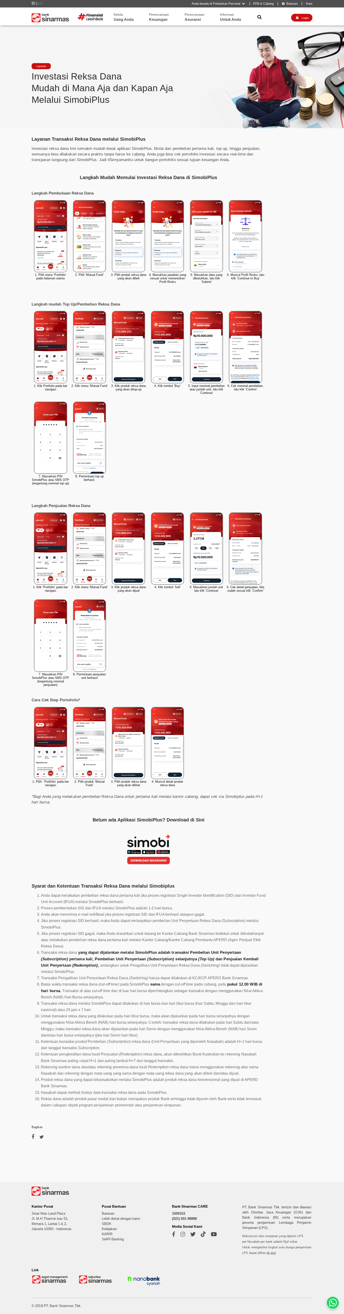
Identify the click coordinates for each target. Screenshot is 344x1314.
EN (40, 3)
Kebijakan (109, 1229)
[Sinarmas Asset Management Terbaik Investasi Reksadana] (50, 1283)
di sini (271, 1253)
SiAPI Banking (113, 1239)
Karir (308, 3)
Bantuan (290, 3)
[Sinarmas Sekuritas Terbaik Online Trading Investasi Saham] (97, 1283)
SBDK (106, 1224)
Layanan (41, 66)
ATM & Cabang (263, 3)
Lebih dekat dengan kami (121, 1218)
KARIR (107, 1234)
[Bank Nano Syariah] (144, 1286)
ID (33, 3)
